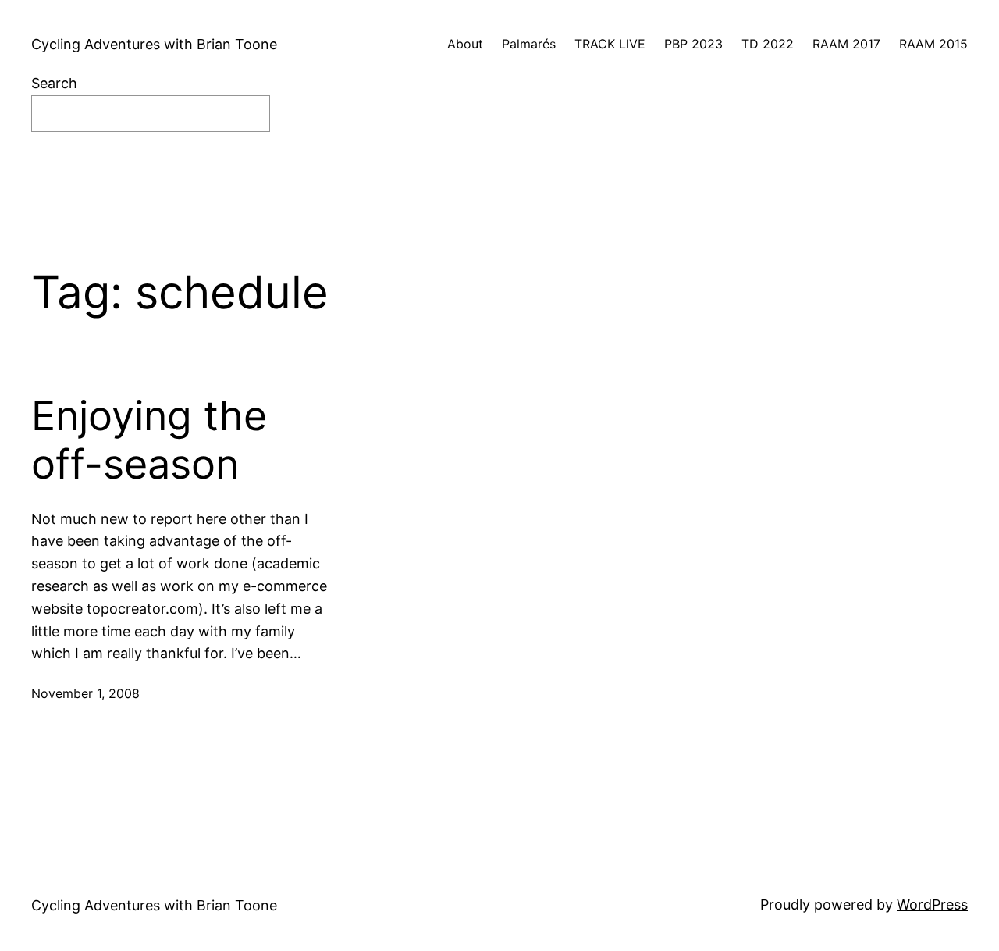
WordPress (932, 904)
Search (54, 83)
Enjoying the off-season (149, 440)
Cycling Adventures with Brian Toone (154, 44)
